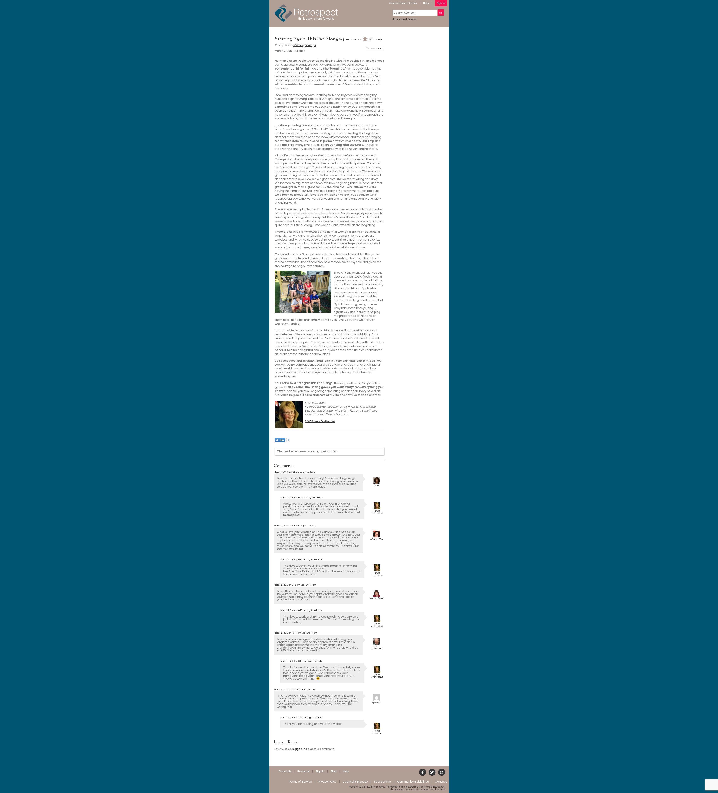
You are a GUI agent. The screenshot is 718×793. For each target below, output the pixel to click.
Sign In (441, 3)
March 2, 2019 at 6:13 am (293, 610)
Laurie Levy (376, 598)
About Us (285, 771)
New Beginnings (304, 45)
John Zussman (376, 647)
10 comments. (375, 48)
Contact (441, 781)
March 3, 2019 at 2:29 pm (293, 717)
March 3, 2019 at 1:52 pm (286, 689)
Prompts (303, 771)
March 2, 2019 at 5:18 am (287, 525)
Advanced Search (405, 19)
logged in (298, 749)
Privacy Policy (327, 781)
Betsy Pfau (376, 539)
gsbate (376, 702)
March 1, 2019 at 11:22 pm (287, 471)
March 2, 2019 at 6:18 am (293, 559)
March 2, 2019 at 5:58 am (287, 584)
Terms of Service (300, 781)
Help (426, 3)
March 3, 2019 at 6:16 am (293, 661)
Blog (334, 771)
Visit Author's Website (320, 421)
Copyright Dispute (355, 781)
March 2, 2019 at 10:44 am (287, 632)
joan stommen (352, 40)
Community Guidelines (413, 781)
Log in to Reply (307, 471)
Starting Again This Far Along (307, 39)
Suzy (376, 485)
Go (440, 12)
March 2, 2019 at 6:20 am (293, 497)
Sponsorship (382, 781)
